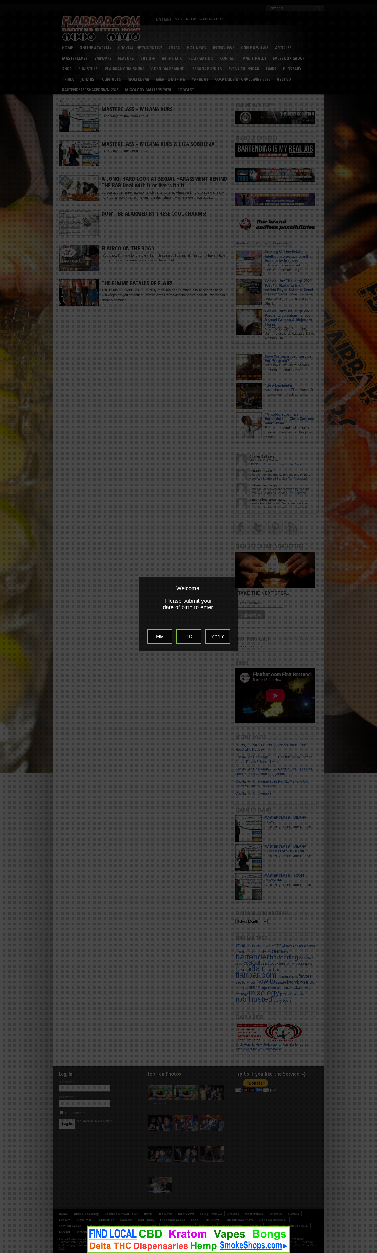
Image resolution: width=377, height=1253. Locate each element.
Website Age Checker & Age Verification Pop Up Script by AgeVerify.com (370, 1251)
